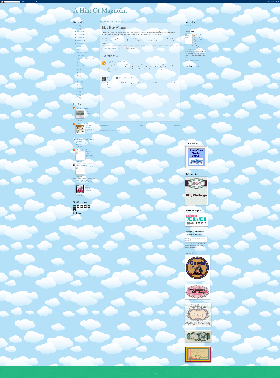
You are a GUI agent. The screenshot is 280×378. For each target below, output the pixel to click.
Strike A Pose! (89, 167)
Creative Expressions (151, 34)
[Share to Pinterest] (134, 48)
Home (140, 125)
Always (79, 49)
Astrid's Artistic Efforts (83, 124)
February (79, 85)
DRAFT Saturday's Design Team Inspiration (88, 187)
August (79, 43)
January (79, 88)
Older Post (176, 125)
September (80, 40)
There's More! (81, 55)
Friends (79, 63)
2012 (77, 95)
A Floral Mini (81, 46)
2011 (77, 98)
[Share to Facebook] (132, 48)
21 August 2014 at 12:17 (125, 78)
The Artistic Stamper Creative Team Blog (85, 140)
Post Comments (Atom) (113, 130)
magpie (109, 62)
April (78, 79)
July (78, 70)
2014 (77, 29)
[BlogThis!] (127, 48)
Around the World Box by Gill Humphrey (89, 111)
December (80, 31)
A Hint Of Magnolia (100, 10)
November (80, 34)
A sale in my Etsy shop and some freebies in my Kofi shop (89, 128)
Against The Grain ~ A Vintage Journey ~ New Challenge (89, 154)
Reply (108, 72)
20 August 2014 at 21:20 (118, 62)
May (78, 76)
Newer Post (104, 125)
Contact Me (188, 26)
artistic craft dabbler (82, 150)
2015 (77, 26)
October (79, 37)
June (78, 73)
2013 (77, 92)
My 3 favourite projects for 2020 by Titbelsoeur (85, 143)
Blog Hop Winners (82, 52)
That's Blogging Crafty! (83, 108)
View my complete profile (192, 60)
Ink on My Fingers (81, 165)
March (79, 82)
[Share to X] (130, 48)
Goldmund (144, 374)
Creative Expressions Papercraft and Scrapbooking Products (84, 182)
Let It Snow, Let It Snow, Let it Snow (85, 59)
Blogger (157, 374)
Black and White (81, 66)
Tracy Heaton (111, 78)
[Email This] (125, 48)
